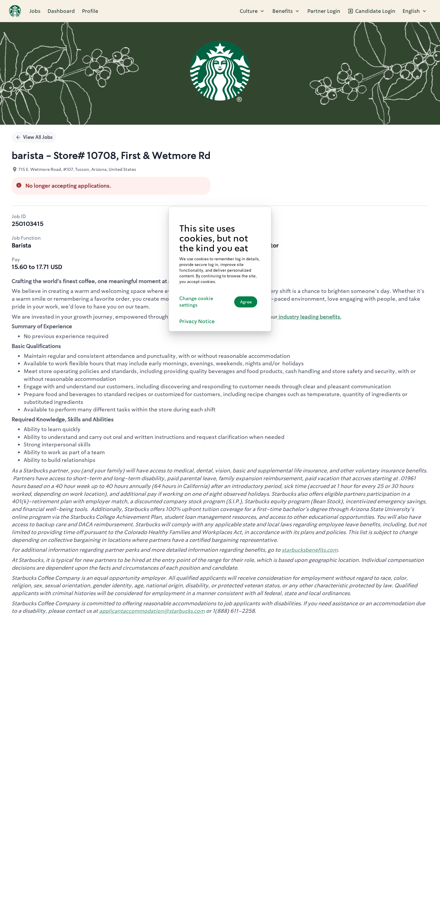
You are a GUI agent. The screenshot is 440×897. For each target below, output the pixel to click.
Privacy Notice (197, 321)
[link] (15, 11)
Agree (246, 302)
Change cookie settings (196, 301)
